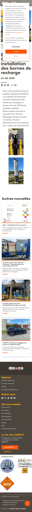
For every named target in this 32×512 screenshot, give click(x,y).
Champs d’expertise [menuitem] (8, 380)
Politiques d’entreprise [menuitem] (8, 429)
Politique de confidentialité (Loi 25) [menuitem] (14, 501)
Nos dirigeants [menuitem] (6, 416)
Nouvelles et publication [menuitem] (9, 390)
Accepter (16, 51)
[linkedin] (8, 85)
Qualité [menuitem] (3, 423)
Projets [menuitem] (3, 387)
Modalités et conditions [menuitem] (10, 502)
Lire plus (5, 233)
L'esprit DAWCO (9, 447)
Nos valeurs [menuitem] (5, 410)
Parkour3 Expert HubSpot (18, 509)
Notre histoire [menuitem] (6, 413)
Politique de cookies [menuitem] (9, 505)
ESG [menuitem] (2, 426)
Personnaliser (16, 47)
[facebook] (2, 85)
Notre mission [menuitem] (6, 407)
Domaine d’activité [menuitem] (7, 384)
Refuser (16, 56)
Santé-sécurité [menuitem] (6, 419)
